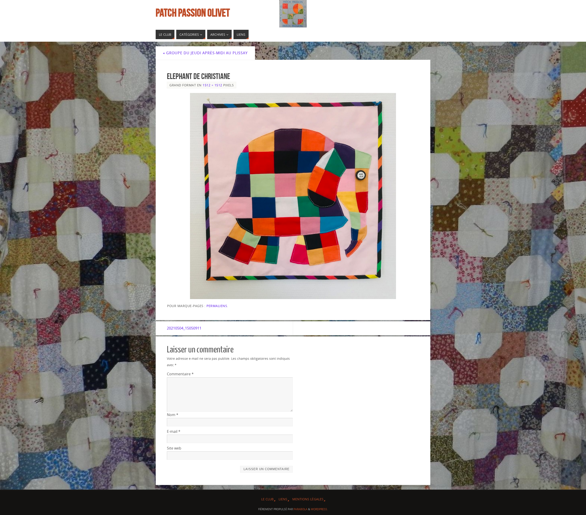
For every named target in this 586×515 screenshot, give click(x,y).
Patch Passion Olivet (193, 12)
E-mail (173, 431)
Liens (283, 499)
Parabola (300, 509)
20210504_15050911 (184, 328)
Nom (172, 414)
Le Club (267, 499)
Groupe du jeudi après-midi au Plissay (205, 52)
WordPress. (319, 509)
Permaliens (216, 306)
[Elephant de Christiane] (293, 196)
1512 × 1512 (212, 85)
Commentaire (180, 373)
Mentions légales (307, 499)
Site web (174, 448)
